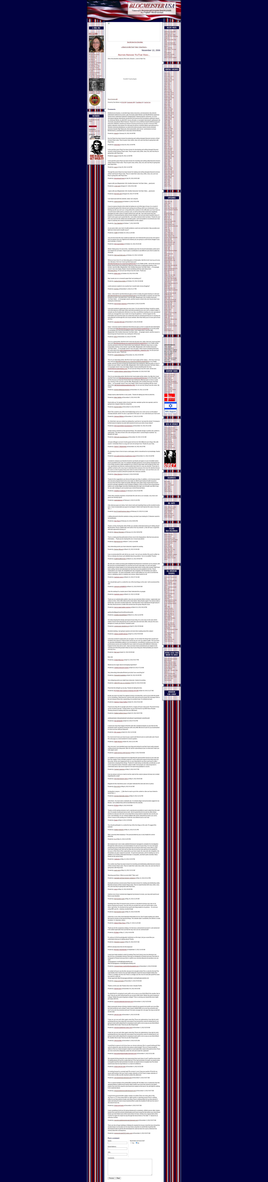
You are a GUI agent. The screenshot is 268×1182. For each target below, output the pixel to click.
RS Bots (116, 932)
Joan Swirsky (168, 441)
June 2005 (167, 181)
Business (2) (167, 219)
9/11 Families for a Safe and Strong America (171, 430)
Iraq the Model (168, 668)
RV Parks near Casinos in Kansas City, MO (126, 690)
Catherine (117, 859)
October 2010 (168, 78)
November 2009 (169, 94)
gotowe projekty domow (121, 634)
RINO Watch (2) (168, 316)
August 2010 (168, 81)
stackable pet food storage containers (124, 878)
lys (115, 839)
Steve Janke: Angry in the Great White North (170, 676)
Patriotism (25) (168, 303)
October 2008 (168, 115)
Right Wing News (169, 515)
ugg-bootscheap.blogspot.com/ (123, 1077)
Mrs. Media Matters (169, 618)
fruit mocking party (119, 899)
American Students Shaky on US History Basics (170, 44)
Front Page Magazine (170, 381)
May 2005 (167, 182)
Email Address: (112, 1146)
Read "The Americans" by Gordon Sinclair (95, 76)
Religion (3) (167, 314)
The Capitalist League (170, 554)
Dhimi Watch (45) (169, 236)
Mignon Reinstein (119, 532)
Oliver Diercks (118, 474)
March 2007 (167, 147)
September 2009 (169, 97)
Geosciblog (167, 595)
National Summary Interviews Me (94, 73)
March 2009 (167, 107)
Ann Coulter (167, 483)
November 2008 (169, 114)
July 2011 (167, 73)
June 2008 (167, 122)
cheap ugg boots (119, 981)
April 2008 (167, 125)
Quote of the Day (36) (170, 312)
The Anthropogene (169, 447)
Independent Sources (170, 600)
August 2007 (168, 138)
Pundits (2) (167, 311)
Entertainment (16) (169, 242)
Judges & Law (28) (169, 275)
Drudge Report (168, 379)
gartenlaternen (118, 500)
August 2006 (168, 158)
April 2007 (167, 145)
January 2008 (168, 130)
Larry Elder (167, 486)
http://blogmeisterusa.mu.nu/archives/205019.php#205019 (132, 328)
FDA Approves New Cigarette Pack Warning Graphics (171, 36)
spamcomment (118, 201)
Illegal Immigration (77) (170, 268)
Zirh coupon (117, 732)
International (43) (169, 270)
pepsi (115, 156)
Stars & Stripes (168, 388)
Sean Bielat (167, 52)
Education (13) (168, 241)
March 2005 (167, 186)
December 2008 (169, 112)
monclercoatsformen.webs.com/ (123, 1027)
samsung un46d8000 (120, 586)
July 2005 (167, 179)
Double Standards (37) (170, 237)
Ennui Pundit (168, 546)
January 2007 (168, 150)
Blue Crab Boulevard (170, 587)
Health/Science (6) (169, 260)
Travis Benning (168, 641)
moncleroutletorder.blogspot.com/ (123, 1001)
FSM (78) (167, 249)
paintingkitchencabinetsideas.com (117, 368)
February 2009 (168, 109)
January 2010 (168, 91)
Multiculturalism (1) (169, 288)
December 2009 (169, 93)
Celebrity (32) (168, 223)
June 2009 (167, 102)
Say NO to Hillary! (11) (170, 319)
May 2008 (167, 124)
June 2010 (167, 84)
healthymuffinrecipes (120, 559)
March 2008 (167, 127)
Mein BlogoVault (169, 615)
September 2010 (169, 80)
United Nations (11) (169, 324)
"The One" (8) (168, 201)
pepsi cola (117, 870)
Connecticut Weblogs (170, 541)
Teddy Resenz (118, 741)
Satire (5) (167, 317)
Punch (166, 621)
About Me (91, 53)
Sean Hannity (168, 446)
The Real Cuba (168, 678)
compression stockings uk (121, 626)
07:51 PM (123, 102)
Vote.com (167, 449)
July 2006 (167, 160)
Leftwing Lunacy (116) (170, 280)
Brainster (166, 588)
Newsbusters (168, 384)
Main (136, 47)
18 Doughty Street (169, 428)
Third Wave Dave (169, 639)
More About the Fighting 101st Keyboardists (95, 92)
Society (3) (167, 321)
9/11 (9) (166, 205)
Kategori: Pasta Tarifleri (120, 702)
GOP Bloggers (168, 510)
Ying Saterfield (118, 223)
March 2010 (167, 89)
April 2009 (167, 106)
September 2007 (169, 137)
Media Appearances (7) (171, 283)
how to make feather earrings (122, 607)
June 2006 (167, 161)
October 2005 (168, 174)
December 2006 (169, 151)
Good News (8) (168, 254)
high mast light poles (120, 255)
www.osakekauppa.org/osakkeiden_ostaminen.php (134, 350)
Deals (115, 820)
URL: (109, 1152)
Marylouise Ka (118, 541)
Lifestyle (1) (167, 281)
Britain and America (169, 662)
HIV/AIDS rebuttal (169, 54)
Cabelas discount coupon (121, 667)
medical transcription (120, 281)
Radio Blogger (168, 517)
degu (115, 336)
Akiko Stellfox (118, 397)
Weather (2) (167, 329)
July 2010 (167, 83)
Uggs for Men (118, 1040)
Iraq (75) (166, 272)
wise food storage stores (121, 779)
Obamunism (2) (168, 296)
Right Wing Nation (169, 624)
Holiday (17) (167, 263)
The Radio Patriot (169, 633)
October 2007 (168, 135)
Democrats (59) (168, 234)
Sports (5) (167, 322)
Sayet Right (167, 634)
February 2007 (168, 148)
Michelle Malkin (168, 513)
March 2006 (167, 166)
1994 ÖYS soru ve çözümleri (122, 683)
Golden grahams (119, 829)
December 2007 (169, 132)
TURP (116, 233)
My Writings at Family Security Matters (95, 63)
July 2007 (167, 140)
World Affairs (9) (168, 330)
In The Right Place (169, 601)
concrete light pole (119, 322)
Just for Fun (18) (169, 277)
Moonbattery (167, 616)
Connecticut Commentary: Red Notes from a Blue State (171, 538)
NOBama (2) (167, 294)
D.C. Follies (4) (168, 232)
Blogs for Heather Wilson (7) (169, 215)
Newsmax (167, 386)
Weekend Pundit (169, 556)
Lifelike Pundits (168, 608)
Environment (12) (169, 244)
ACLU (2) (167, 206)
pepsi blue (117, 144)
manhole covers (118, 577)
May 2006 (167, 163)
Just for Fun (147, 102)
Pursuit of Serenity (169, 673)
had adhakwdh (118, 721)
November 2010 (169, 76)
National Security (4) (170, 293)
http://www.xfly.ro (112, 270)
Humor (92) (167, 267)
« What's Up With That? (127, 47)
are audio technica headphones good (124, 456)
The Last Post (168, 48)
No (138, 1143)
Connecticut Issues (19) (171, 226)
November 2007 (169, 133)
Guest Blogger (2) (169, 258)
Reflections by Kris (169, 549)
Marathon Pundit (169, 611)
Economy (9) (168, 239)
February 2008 (168, 128)
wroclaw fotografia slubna (121, 796)
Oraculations (168, 356)
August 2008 (168, 119)
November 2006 (169, 153)
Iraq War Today (168, 548)
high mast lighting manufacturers (123, 426)
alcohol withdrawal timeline (122, 389)
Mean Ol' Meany (169, 613)
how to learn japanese (120, 303)
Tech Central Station (170, 389)
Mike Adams (167, 490)
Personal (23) (168, 304)
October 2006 (168, 155)
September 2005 (169, 176)
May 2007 (167, 143)
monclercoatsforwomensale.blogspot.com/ (126, 1120)
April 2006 (167, 165)
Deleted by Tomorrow (170, 665)
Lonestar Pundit (168, 610)
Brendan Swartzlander (120, 949)
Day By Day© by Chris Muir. (135, 42)
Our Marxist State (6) (170, 299)
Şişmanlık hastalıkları (120, 675)
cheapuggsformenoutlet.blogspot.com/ (125, 1090)
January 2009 (168, 111)
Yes (133, 1143)
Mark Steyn (167, 488)
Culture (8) (167, 231)
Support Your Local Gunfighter (169, 627)
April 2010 (167, 88)
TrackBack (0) (139, 102)
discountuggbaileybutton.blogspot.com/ (125, 1053)
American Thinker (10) (170, 208)
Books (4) (167, 218)
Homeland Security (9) (170, 265)
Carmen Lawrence (119, 769)
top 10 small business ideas (122, 511)
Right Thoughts (168, 551)
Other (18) (167, 298)
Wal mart (116, 652)
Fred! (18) (167, 247)
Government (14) (169, 257)
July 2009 (167, 101)
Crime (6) (167, 229)
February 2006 (168, 168)
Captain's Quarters (169, 508)
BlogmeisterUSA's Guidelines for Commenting (94, 56)
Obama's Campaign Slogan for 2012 (170, 32)
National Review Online (171, 383)
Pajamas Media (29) (170, 301)
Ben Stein (167, 481)
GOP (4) (166, 255)
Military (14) (167, 285)
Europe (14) (167, 245)
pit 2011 (116, 289)
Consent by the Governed (168, 543)
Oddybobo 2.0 (168, 619)
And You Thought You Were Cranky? (170, 581)
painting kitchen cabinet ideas (122, 371)
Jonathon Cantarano (120, 491)
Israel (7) (166, 273)
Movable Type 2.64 (94, 131)
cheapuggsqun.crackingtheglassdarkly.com (126, 966)
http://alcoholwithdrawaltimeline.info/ (124, 385)
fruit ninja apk (118, 194)
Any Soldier (167, 433)
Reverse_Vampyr (169, 623)
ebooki (116, 133)
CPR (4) (166, 227)
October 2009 (168, 96)
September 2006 (169, 156)
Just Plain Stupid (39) (170, 278)
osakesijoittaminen (119, 355)
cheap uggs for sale (119, 1066)
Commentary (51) (169, 224)
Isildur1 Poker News (120, 923)
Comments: (111, 1158)
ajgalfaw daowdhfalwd (120, 615)
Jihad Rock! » (143, 47)
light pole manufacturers (121, 437)
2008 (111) (167, 203)
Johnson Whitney (119, 416)
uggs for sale (117, 1014)
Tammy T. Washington (120, 446)
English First (167, 439)
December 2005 (169, 171)
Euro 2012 (117, 786)
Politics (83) (167, 309)
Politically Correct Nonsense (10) (169, 307)
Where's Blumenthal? (170, 57)
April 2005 (167, 184)
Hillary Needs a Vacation (168, 597)
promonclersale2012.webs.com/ (123, 1133)
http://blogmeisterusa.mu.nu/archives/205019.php (122, 263)
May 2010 (167, 86)
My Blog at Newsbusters (92, 60)
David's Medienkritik (170, 664)
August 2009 (168, 99)
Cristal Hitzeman (119, 660)
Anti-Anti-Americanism (170, 659)
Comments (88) (131, 102)
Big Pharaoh (167, 660)
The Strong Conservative (168, 637)
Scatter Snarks (168, 553)
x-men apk (117, 186)
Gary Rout (117, 521)
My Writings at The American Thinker (94, 66)
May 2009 (167, 104)
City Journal (167, 378)
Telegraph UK (168, 391)
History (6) (167, 262)
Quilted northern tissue (120, 713)
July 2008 (167, 120)
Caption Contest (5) (169, 221)
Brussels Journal (169, 376)
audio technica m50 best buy (122, 753)
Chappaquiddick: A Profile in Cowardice (170, 435)
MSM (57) (167, 286)
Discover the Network (170, 438)
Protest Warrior (168, 442)
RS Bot (116, 805)
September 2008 (169, 117)
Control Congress (169, 593)
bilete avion (117, 273)
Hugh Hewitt (167, 512)
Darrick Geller (118, 407)
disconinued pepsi (119, 178)
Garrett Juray (117, 988)
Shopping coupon (119, 942)
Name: (110, 1141)
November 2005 (169, 173)
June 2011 (167, 75)
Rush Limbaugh (168, 444)
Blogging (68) (168, 213)
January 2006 (168, 169)
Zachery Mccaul (118, 549)
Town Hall (167, 393)
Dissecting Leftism (169, 667)
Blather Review (168, 535)
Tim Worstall (167, 680)
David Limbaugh (169, 485)
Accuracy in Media (169, 375)
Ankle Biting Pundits (170, 507)
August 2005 (168, 178)
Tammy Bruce (168, 491)
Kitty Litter (167, 606)
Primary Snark (168, 56)
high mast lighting (119, 244)
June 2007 (167, 142)
